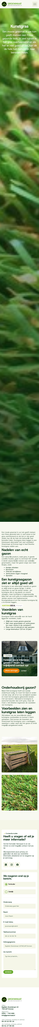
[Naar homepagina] (12, 4)
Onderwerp (7, 902)
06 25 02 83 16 (8, 1021)
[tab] (19, 884)
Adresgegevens (9, 942)
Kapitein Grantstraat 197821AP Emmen (10, 1008)
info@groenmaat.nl (8, 1015)
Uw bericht (7, 952)
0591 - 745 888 (8, 1013)
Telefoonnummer (9, 932)
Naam (5, 912)
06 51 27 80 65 (8, 1026)
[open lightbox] (19, 754)
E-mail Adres (8, 922)
